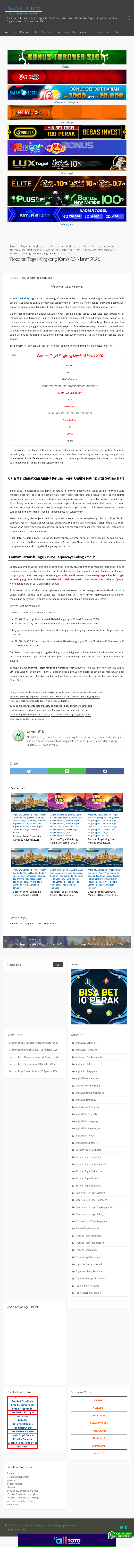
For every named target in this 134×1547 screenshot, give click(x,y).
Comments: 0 (46, 278)
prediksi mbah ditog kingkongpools (27, 718)
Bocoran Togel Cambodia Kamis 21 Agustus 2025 (27, 838)
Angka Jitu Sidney (84, 1064)
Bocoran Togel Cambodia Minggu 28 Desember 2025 (103, 893)
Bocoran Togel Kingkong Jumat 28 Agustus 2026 (33, 1049)
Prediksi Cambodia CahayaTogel (23, 1497)
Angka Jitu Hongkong (86, 1049)
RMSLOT (99, 1400)
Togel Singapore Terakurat (88, 1292)
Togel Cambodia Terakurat (88, 1264)
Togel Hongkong (43, 32)
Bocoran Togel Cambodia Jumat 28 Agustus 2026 (33, 1042)
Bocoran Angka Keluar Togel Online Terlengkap (39, 1525)
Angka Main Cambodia (34, 817)
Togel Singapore (81, 32)
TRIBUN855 (99, 1415)
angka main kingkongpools (79, 705)
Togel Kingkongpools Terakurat (60, 253)
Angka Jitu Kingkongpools (35, 246)
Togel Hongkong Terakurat (89, 1271)
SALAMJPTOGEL (99, 1422)
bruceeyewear (14, 1483)
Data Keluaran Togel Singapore (91, 1221)
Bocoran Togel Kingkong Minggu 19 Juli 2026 (101, 841)
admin (32, 278)
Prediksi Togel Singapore (88, 1257)
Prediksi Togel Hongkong (88, 1235)
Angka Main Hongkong (86, 1121)
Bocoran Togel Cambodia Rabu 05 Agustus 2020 (27, 893)
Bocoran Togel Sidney (86, 1178)
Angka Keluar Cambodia (87, 1078)
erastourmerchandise (18, 1476)
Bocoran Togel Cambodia (24, 820)
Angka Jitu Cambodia (22, 814)
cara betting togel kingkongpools (67, 714)
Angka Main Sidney (84, 1135)
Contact (116, 32)
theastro (11, 1487)
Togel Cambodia (22, 32)
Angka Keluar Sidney (85, 1099)
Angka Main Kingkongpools (98, 246)
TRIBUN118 (99, 1438)
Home (7, 32)
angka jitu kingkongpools (53, 705)
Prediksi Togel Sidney (86, 1249)
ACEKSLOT (99, 1407)
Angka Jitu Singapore (86, 1071)
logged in (29, 923)
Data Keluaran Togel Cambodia (27, 825)
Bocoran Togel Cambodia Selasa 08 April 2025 (64, 893)
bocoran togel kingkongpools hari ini (70, 710)
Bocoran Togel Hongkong (88, 1157)
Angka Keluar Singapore (87, 1107)
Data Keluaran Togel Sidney (89, 1214)
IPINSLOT (99, 1453)
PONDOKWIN (99, 1430)
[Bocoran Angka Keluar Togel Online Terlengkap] (23, 10)
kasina (10, 1473)
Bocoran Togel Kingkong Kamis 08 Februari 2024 (64, 841)
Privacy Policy (100, 32)
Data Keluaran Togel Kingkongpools (94, 249)
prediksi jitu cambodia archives (22, 1490)
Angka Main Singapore (86, 1142)
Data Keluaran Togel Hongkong (91, 1199)
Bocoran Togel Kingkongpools (26, 249)
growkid (11, 1480)
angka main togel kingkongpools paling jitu (30, 710)
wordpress (12, 1504)
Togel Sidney (62, 32)
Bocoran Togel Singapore (88, 1185)
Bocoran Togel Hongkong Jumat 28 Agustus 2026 (33, 1057)
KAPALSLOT (98, 1445)
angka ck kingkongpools (28, 705)
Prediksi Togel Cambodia (87, 1228)
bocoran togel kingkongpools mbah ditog (30, 714)
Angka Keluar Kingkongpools (66, 246)
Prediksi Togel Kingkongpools (26, 253)
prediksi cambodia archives (20, 1501)
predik (88, 714)
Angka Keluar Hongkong (87, 1085)
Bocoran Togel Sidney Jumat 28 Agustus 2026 (32, 1064)
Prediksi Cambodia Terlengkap (22, 1494)
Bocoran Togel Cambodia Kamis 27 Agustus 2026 (33, 1071)
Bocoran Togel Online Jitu (58, 249)
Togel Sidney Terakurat (87, 1285)
